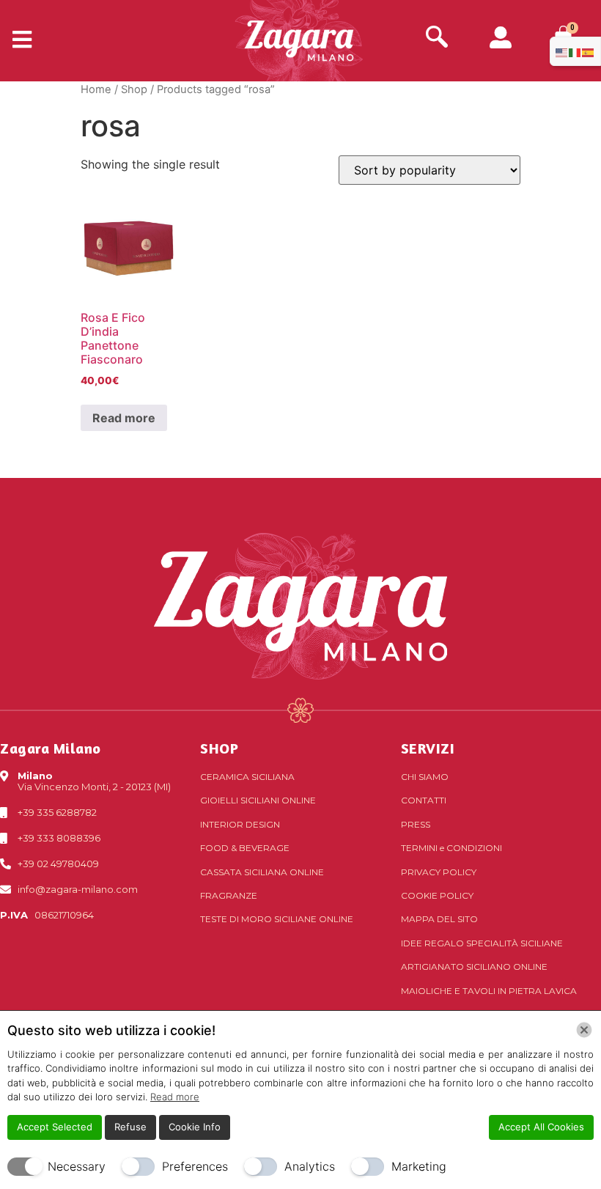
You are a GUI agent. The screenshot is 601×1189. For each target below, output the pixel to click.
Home (96, 89)
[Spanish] (588, 51)
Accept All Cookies (541, 1127)
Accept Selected (54, 1127)
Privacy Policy (438, 871)
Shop (134, 89)
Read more (123, 418)
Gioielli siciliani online (258, 800)
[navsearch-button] (437, 38)
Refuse (130, 1127)
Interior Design (240, 824)
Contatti (423, 800)
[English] (562, 51)
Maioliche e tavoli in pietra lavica (489, 990)
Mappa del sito (439, 918)
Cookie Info (195, 1127)
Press (415, 824)
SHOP (219, 748)
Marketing (418, 1166)
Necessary (77, 1166)
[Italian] (575, 51)
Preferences (195, 1166)
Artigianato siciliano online (474, 966)
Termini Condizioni (451, 847)
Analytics (309, 1166)
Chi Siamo (425, 776)
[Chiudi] (584, 1029)
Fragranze (228, 895)
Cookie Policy (437, 895)
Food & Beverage (245, 847)
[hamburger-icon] (16, 40)
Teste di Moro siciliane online (276, 918)
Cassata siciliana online (262, 871)
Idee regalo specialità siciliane (482, 943)
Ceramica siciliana (247, 776)
